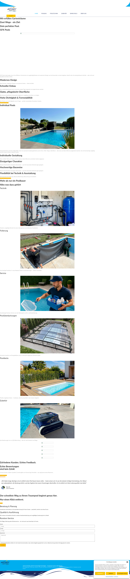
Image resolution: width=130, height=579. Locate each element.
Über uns (83, 13)
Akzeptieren (100, 573)
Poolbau (44, 13)
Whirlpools (73, 13)
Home (36, 13)
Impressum (116, 576)
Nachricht (2, 533)
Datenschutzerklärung (109, 576)
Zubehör (64, 13)
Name (1, 524)
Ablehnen (111, 573)
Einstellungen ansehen (122, 573)
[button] (127, 562)
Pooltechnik (54, 13)
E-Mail (1, 528)
